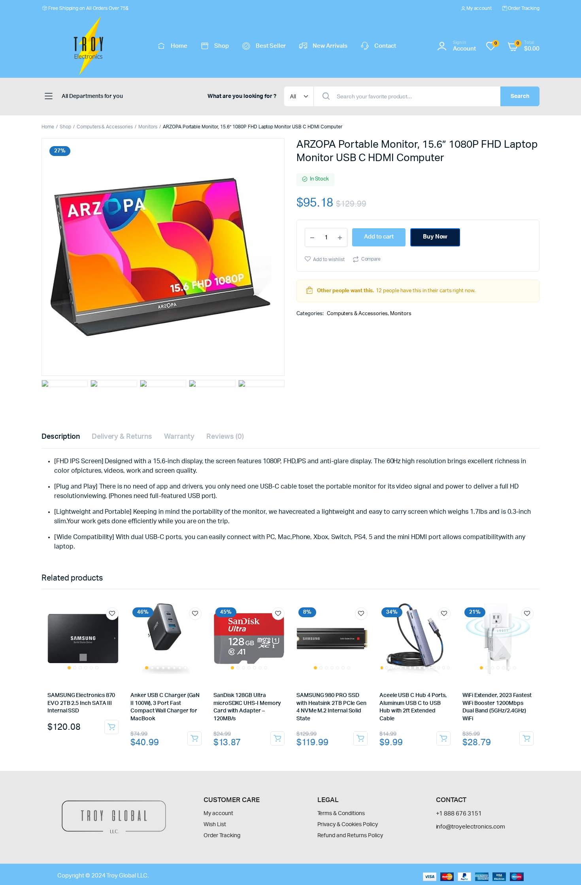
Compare (371, 259)
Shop (221, 46)
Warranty (179, 436)
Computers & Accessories (105, 126)
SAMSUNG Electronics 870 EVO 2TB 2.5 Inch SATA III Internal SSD (81, 703)
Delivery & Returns (122, 436)
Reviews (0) (225, 436)
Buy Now (435, 237)
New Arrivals (330, 46)
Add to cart (111, 727)
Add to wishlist (329, 259)
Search (520, 96)
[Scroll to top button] (563, 867)
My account (478, 8)
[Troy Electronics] (91, 46)
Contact (385, 46)
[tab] (61, 437)
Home (179, 46)
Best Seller (271, 46)
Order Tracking (524, 8)
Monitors (147, 126)
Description (61, 436)
